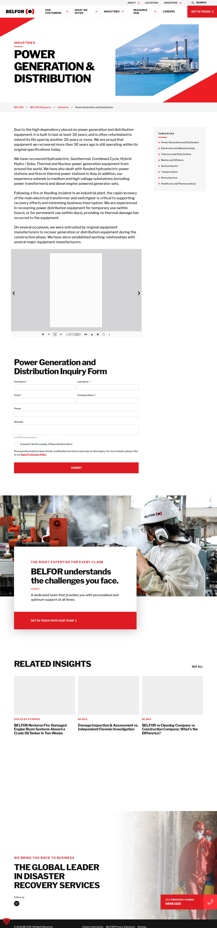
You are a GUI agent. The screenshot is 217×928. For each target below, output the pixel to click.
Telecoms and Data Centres (176, 154)
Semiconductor (169, 166)
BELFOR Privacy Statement (120, 926)
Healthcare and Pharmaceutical (178, 183)
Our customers (53, 11)
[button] (198, 3)
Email (18, 395)
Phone (17, 408)
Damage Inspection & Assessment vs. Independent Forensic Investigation (108, 727)
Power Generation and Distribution (180, 142)
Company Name (86, 395)
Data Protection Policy (33, 454)
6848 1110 (173, 903)
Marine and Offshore (172, 160)
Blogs (82, 719)
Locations (151, 2)
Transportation (169, 172)
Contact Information (92, 926)
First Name (20, 381)
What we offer (81, 11)
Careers (169, 11)
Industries (112, 11)
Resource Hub (140, 11)
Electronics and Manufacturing (178, 148)
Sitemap (142, 926)
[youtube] (16, 903)
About (132, 2)
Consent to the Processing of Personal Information (46, 444)
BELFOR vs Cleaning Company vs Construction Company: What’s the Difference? (170, 729)
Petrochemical (169, 178)
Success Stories (27, 719)
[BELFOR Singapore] (20, 11)
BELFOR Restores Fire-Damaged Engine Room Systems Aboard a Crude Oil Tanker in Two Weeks (40, 729)
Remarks (18, 421)
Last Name (83, 381)
